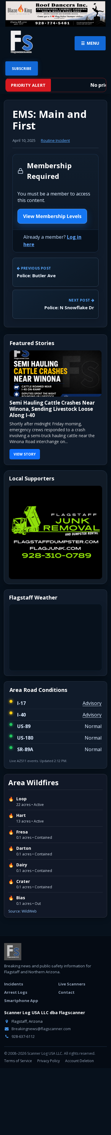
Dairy (21, 865)
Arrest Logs (15, 992)
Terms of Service (18, 1060)
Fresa (22, 832)
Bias (20, 897)
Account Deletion (79, 1060)
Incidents (13, 984)
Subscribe (21, 68)
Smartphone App (21, 1000)
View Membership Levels (52, 216)
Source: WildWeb (22, 911)
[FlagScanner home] (12, 951)
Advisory (92, 703)
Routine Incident (55, 140)
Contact (66, 992)
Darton (23, 848)
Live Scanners (71, 984)
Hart (21, 815)
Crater (23, 881)
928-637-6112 (23, 1036)
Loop (21, 798)
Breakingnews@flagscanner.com (41, 1028)
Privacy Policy (48, 1060)
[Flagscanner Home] (20, 42)
